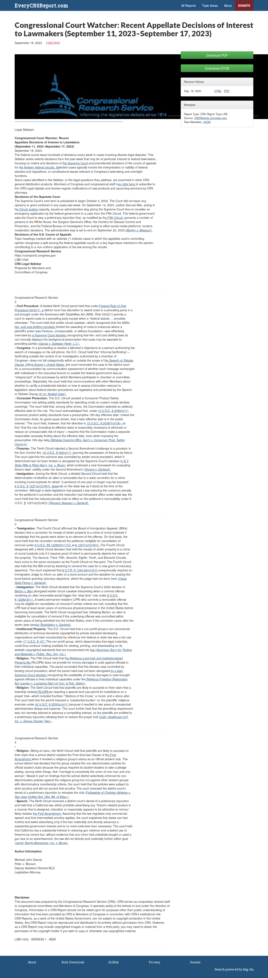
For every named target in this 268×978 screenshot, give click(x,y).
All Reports (188, 5)
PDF (226, 91)
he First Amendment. (48, 813)
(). (138, 230)
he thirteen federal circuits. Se (39, 167)
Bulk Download (73, 962)
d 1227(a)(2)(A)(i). (87, 545)
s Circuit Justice (28, 209)
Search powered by (229, 969)
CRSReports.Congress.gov (210, 118)
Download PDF (217, 55)
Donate (244, 5)
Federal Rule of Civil (112, 306)
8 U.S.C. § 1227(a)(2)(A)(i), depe (36, 486)
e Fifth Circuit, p (115, 217)
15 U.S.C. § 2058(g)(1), (113, 411)
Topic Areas (210, 5)
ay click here (127, 184)
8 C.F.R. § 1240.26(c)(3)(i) (80, 570)
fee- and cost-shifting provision (35, 327)
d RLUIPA (42, 692)
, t (50, 364)
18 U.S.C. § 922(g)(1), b (58, 452)
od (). (53, 625)
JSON (206, 122)
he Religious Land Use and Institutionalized (94, 658)
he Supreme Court (76, 163)
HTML (218, 91)
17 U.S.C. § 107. (34, 641)
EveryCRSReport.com (41, 5)
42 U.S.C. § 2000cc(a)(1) (51, 704)
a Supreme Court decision (49, 335)
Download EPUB (217, 68)
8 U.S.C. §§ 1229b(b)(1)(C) (53, 545)
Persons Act (23, 662)
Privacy (154, 962)
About (228, 5)
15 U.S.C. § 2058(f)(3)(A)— (104, 423)
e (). (51, 394)
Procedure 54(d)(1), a (29, 310)
